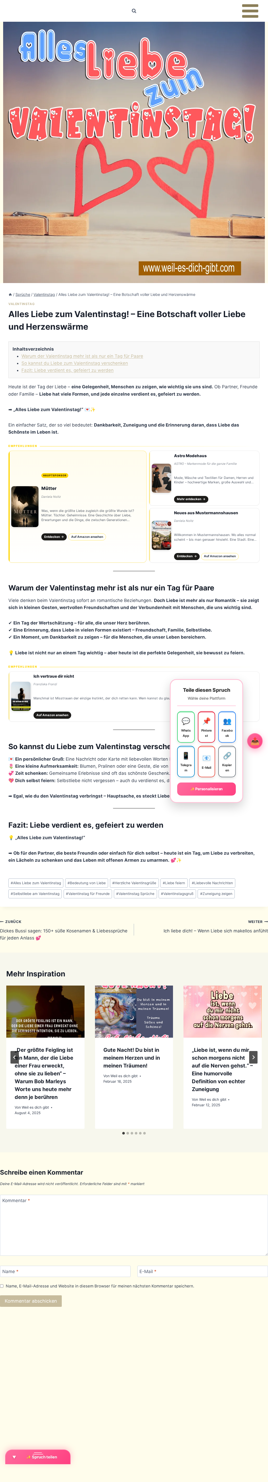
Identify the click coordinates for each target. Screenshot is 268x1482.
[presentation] (45, 1012)
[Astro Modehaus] (204, 478)
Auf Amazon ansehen (87, 537)
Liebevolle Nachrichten (212, 883)
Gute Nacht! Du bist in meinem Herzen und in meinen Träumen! (131, 1058)
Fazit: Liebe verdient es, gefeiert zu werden (67, 370)
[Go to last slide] (14, 1057)
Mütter (49, 488)
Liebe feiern (174, 883)
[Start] (10, 294)
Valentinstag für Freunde (88, 894)
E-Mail (148, 1271)
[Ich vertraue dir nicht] (134, 696)
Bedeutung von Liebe (87, 883)
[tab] (123, 1133)
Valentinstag (21, 304)
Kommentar (16, 1200)
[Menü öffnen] (250, 11)
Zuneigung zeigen (216, 894)
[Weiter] (253, 1057)
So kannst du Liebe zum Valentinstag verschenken (74, 363)
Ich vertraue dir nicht (54, 676)
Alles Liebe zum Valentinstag (36, 883)
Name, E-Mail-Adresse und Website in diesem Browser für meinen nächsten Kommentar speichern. (100, 1286)
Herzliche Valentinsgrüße (134, 883)
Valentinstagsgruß (177, 894)
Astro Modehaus (190, 455)
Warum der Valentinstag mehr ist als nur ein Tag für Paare (82, 356)
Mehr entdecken (191, 499)
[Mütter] (77, 506)
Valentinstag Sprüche (135, 894)
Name (10, 1271)
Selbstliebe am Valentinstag (35, 894)
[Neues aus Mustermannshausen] (204, 535)
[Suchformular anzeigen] (134, 11)
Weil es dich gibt (35, 1107)
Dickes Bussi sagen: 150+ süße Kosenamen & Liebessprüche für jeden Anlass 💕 (63, 930)
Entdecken (54, 537)
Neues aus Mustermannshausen (206, 512)
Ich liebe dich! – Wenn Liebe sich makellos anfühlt (216, 926)
